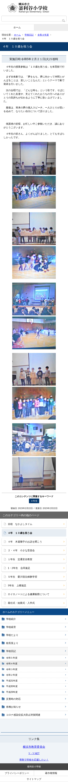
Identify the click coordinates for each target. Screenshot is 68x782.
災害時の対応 (13, 699)
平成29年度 (12, 692)
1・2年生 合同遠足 (19, 568)
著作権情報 (51, 773)
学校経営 (11, 627)
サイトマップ (34, 779)
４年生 (34, 501)
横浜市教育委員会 (34, 746)
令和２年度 (11, 675)
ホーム (17, 27)
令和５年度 (11, 657)
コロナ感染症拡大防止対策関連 (23, 714)
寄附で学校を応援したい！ (34, 759)
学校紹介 (11, 619)
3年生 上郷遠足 (17, 585)
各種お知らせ (13, 706)
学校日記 (29, 35)
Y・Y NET (34, 753)
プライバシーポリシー (17, 773)
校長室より (12, 643)
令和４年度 (43, 35)
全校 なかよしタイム (20, 524)
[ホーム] (34, 8)
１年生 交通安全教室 (20, 559)
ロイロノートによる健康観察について (28, 594)
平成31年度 (12, 680)
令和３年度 (11, 669)
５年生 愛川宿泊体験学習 (22, 576)
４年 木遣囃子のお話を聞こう (25, 541)
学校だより (12, 635)
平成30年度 (12, 686)
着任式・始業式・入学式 (21, 603)
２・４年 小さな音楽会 (21, 550)
